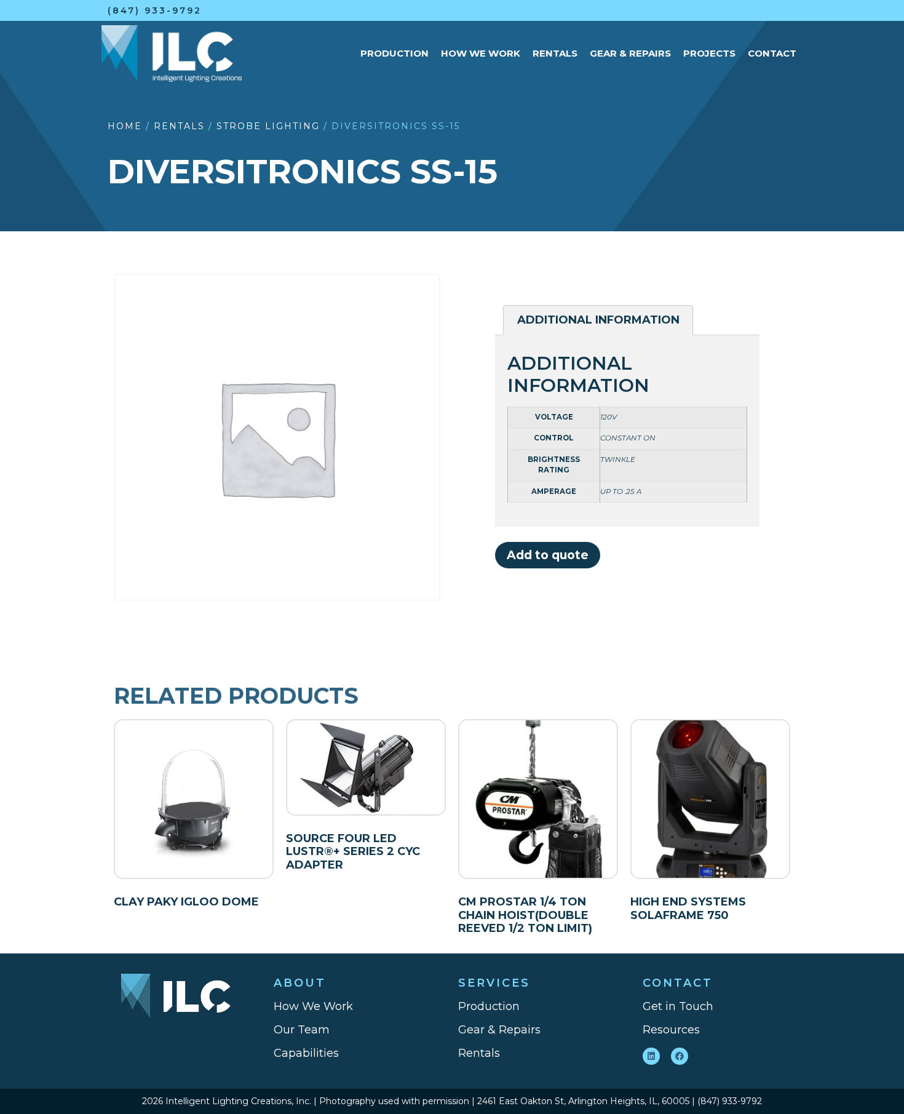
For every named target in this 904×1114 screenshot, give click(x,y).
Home (125, 126)
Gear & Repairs (630, 53)
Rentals (555, 53)
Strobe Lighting (268, 126)
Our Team (302, 1029)
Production (394, 53)
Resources (671, 1029)
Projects (709, 53)
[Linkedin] (651, 1056)
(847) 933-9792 (155, 10)
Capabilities (306, 1053)
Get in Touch (678, 1006)
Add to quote (548, 554)
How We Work (480, 53)
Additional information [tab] (598, 320)
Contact (772, 53)
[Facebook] (679, 1056)
